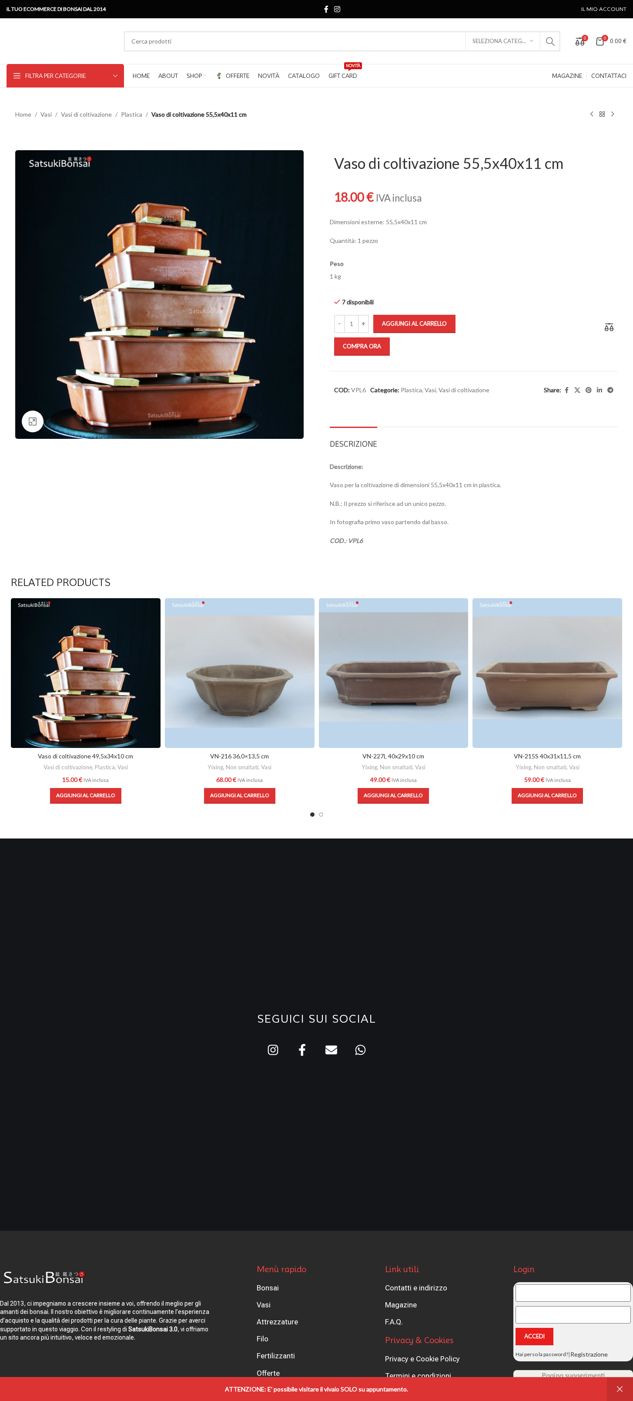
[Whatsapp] (360, 1050)
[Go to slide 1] (312, 814)
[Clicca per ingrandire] (33, 421)
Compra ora (362, 346)
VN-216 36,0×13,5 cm (239, 756)
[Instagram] (273, 1050)
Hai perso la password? (542, 1354)
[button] (85, 796)
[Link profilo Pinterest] (588, 390)
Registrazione (589, 1354)
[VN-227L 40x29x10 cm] (394, 673)
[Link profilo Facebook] (326, 9)
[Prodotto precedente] (591, 114)
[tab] (353, 440)
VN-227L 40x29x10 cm (393, 756)
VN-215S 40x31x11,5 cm (547, 756)
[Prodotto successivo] (612, 114)
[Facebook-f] (302, 1050)
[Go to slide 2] (321, 814)
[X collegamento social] (577, 390)
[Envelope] (331, 1050)
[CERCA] (550, 41)
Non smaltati (242, 767)
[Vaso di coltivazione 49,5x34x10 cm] (86, 673)
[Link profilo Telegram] (610, 390)
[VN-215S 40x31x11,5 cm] (547, 673)
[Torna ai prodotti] (602, 114)
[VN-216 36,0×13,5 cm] (240, 673)
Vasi (46, 114)
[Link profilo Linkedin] (599, 390)
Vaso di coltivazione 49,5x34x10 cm (85, 756)
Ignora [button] (620, 1389)
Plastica (131, 114)
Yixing (215, 767)
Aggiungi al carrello (414, 323)
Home (23, 114)
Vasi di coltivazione (86, 114)
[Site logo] (61, 40)
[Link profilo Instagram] (337, 9)
